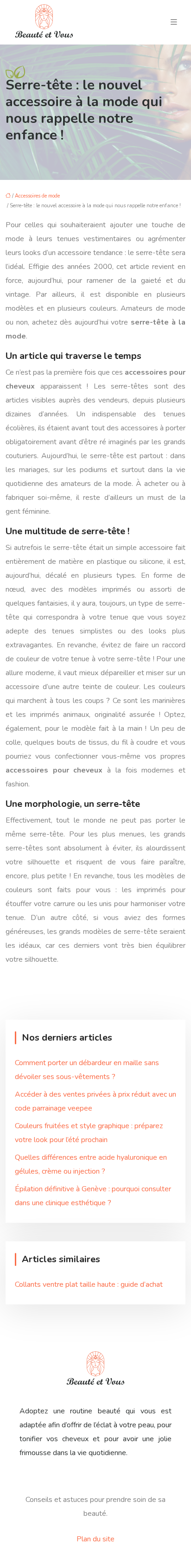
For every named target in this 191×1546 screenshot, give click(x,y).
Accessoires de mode (37, 195)
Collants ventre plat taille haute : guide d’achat (89, 1284)
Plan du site (95, 1539)
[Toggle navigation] (174, 22)
